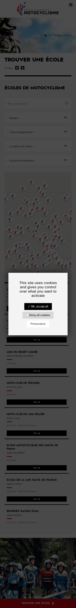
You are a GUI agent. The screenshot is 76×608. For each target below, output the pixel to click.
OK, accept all (39, 306)
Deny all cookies (39, 315)
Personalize (38, 323)
